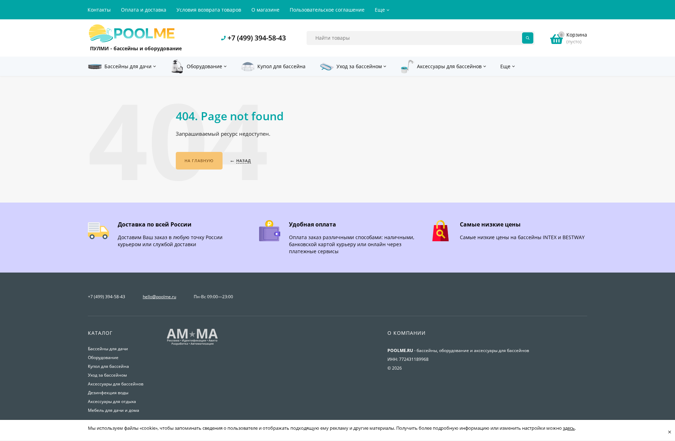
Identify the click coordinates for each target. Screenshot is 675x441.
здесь (569, 428)
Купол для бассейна (108, 366)
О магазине (265, 9)
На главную (199, 160)
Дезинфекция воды (108, 393)
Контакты (99, 9)
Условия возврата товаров (208, 9)
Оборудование (103, 357)
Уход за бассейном (107, 375)
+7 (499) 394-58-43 (256, 38)
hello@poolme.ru (159, 297)
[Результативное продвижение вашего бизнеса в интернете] (192, 344)
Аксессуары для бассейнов (115, 384)
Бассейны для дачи (108, 349)
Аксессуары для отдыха (112, 401)
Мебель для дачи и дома (113, 410)
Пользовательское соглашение (327, 9)
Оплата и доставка (143, 9)
